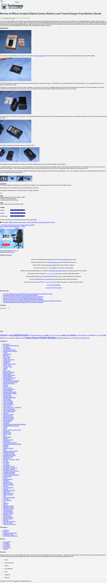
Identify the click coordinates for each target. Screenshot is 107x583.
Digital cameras (7, 373)
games (67, 335)
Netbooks (6, 445)
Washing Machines (8, 513)
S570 (49, 222)
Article (17, 335)
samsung (59, 338)
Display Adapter (7, 376)
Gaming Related (7, 390)
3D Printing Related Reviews (11, 345)
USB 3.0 (5, 504)
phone (18, 338)
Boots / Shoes (7, 356)
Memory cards (7, 434)
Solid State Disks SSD (9, 490)
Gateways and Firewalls (9, 392)
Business (39, 335)
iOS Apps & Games (8, 414)
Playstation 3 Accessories (10, 468)
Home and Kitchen (8, 404)
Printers (5, 477)
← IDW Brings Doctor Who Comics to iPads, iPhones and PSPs (17, 225)
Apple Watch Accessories (10, 351)
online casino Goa (55, 262)
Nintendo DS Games (8, 452)
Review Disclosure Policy (10, 533)
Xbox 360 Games (8, 522)
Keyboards (6, 423)
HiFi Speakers (7, 399)
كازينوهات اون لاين (49, 282)
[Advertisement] (53, 319)
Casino (49, 335)
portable (22, 338)
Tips (73, 338)
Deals (4, 369)
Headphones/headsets (9, 397)
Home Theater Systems (9, 410)
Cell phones (6, 362)
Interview (5, 413)
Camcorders (6, 358)
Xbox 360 (5, 520)
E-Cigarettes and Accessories (11, 380)
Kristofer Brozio (8, 18)
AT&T (29, 335)
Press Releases (7, 476)
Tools (4, 496)
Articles (24, 335)
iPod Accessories (7, 420)
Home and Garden (8, 401)
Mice (4, 435)
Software (5, 489)
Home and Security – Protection (12, 407)
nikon (36, 222)
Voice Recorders (7, 510)
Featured (5, 386)
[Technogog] (12, 9)
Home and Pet (7, 406)
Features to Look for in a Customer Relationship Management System (22, 298)
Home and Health (8, 403)
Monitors (5, 438)
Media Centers (7, 432)
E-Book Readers (7, 379)
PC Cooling (6, 462)
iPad (89, 335)
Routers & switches (8, 484)
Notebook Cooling (8, 456)
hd (77, 335)
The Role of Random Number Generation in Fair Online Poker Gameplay (23, 302)
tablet (66, 338)
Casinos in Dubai (63, 259)
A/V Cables (6, 347)
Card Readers (7, 361)
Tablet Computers (8, 494)
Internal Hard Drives (8, 411)
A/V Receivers (7, 348)
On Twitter (6, 543)
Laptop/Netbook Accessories (11, 425)
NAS (5, 338)
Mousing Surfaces (8, 439)
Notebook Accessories (9, 455)
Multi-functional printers (10, 442)
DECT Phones (7, 371)
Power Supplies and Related (11, 475)
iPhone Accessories (8, 418)
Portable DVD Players (9, 472)
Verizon (79, 338)
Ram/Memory (7, 482)
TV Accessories (7, 500)
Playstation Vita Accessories (11, 470)
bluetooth (33, 335)
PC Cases (5, 461)
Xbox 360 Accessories (9, 521)
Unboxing (5, 503)
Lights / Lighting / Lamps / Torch (12, 430)
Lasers (5, 428)
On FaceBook (6, 542)
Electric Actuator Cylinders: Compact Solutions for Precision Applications (23, 299)
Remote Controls (8, 483)
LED (102, 335)
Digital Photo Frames (9, 375)
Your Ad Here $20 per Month (53, 287)
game (63, 335)
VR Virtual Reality (8, 511)
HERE (34, 219)
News (4, 449)
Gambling (59, 335)
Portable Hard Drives (9, 473)
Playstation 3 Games (8, 469)
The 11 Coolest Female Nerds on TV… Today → (13, 226)
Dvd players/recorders (9, 378)
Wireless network (8, 518)
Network (5, 447)
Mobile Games (7, 437)
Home (79, 335)
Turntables (6, 499)
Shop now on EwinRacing (53, 285)
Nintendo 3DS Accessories (10, 451)
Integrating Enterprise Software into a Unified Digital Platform (20, 295)
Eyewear (5, 385)
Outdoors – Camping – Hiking (11, 459)
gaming (73, 335)
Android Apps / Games (9, 349)
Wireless (87, 338)
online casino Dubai (51, 265)
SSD (63, 338)
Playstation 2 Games (8, 466)
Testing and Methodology (10, 536)
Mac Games (6, 431)
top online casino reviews (59, 270)
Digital (33, 222)
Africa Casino (38, 276)
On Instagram (7, 547)
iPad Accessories (7, 416)
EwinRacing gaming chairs (7, 252)
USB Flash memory (8, 506)
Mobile (2, 338)
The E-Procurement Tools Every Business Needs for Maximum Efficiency (23, 296)
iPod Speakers (7, 421)
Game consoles (7, 387)
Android (3, 335)
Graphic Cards (7, 394)
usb (76, 338)
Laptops (5, 427)
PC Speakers (6, 465)
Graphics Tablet (7, 396)
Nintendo (8, 338)
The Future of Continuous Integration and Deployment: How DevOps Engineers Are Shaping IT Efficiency (32, 301)
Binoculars (6, 355)
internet (83, 335)
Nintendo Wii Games (9, 454)
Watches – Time (7, 514)
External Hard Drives (9, 383)
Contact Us (6, 530)
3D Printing (6, 344)
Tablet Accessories (8, 493)
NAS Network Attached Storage (12, 444)
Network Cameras (8, 448)
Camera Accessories (8, 359)
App (8, 335)
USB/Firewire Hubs (8, 508)
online (12, 338)
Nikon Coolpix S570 (40, 55)
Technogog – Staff (8, 534)
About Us (5, 531)
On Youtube (6, 546)
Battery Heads (13, 222)
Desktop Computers (8, 372)
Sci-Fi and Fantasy (8, 487)
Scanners (5, 486)
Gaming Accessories (8, 389)
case (46, 335)
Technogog (16, 581)
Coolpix (29, 222)
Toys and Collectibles (9, 497)
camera (19, 222)
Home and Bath (7, 400)
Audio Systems (7, 354)
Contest (5, 368)
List (104, 335)
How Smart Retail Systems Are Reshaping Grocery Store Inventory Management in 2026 (27, 294)
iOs (87, 335)
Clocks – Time (7, 365)
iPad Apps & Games (8, 417)
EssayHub (70, 268)
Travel (53, 222)
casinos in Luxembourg (46, 279)
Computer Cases (7, 366)
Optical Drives (7, 458)
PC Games (6, 463)
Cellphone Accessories (9, 364)
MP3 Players (6, 441)
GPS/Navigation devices (9, 393)
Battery (7, 222)
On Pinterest (6, 544)
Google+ (5, 549)
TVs (4, 501)
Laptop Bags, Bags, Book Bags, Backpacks (14, 424)
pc (14, 338)
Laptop (98, 335)
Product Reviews (43, 222)
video (83, 338)
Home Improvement (8, 409)
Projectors (6, 480)
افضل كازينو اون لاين (52, 273)
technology (70, 338)
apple (11, 335)
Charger (24, 222)
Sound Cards (6, 492)
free (55, 335)
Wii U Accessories (8, 517)
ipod (96, 335)
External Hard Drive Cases (10, 382)
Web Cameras (7, 515)
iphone (92, 335)
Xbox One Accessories (9, 524)
